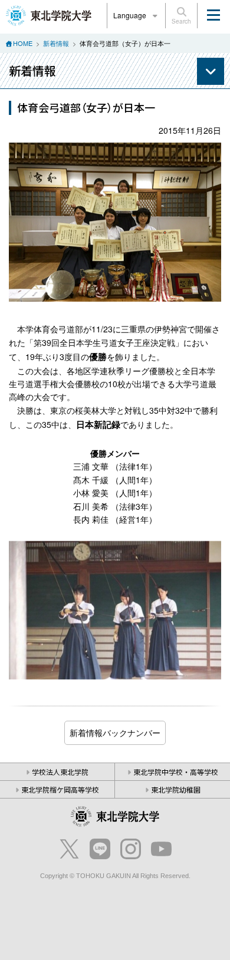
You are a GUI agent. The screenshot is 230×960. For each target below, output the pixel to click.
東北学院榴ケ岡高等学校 (60, 789)
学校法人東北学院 (60, 772)
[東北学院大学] (48, 14)
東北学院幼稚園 (176, 789)
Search (181, 21)
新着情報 (56, 43)
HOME (22, 43)
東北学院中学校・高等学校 (175, 772)
